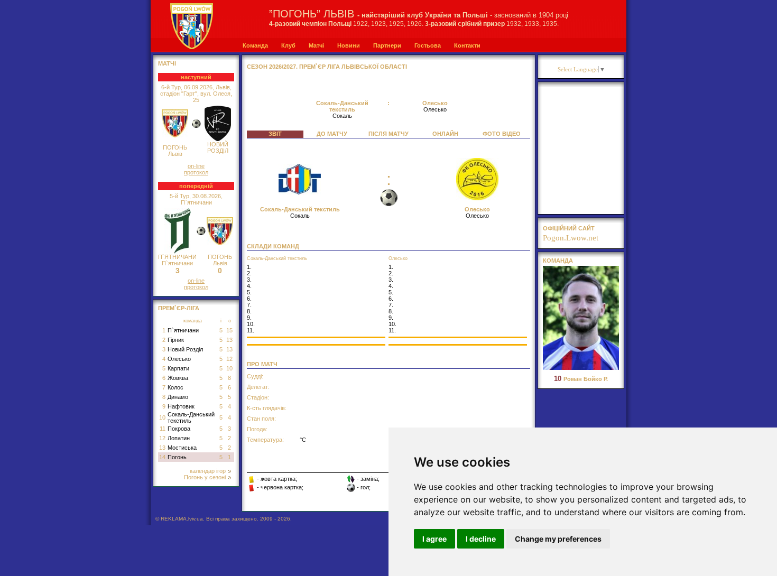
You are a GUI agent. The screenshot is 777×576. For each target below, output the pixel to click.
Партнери (387, 45)
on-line (196, 166)
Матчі (316, 45)
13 (229, 340)
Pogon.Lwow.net (570, 238)
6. (249, 298)
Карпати (178, 368)
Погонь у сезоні (205, 477)
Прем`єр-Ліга (178, 308)
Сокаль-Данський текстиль (191, 417)
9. (249, 317)
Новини (348, 45)
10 (229, 368)
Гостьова (427, 45)
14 (162, 457)
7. (249, 305)
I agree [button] (434, 538)
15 (229, 330)
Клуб (288, 45)
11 (162, 428)
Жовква (178, 378)
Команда (255, 45)
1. (249, 267)
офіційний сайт (569, 228)
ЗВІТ (275, 134)
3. (249, 279)
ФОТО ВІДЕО (502, 134)
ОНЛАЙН (445, 134)
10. (251, 324)
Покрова (179, 428)
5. (249, 292)
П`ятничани (183, 330)
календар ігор (208, 471)
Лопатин (179, 438)
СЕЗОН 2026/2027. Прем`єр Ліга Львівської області (327, 66)
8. (249, 311)
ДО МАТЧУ (332, 134)
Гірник (176, 340)
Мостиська (182, 447)
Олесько (179, 359)
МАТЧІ (167, 63)
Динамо (178, 397)
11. (250, 330)
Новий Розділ (185, 349)
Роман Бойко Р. (581, 379)
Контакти (467, 45)
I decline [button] (481, 538)
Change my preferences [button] (558, 538)
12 (229, 359)
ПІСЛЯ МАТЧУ (388, 134)
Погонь (177, 457)
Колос (175, 387)
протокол (196, 172)
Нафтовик (181, 406)
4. (249, 286)
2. (249, 273)
